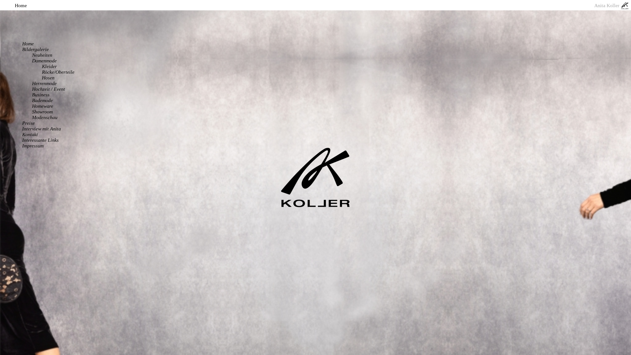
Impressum (33, 145)
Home (28, 43)
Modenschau (44, 117)
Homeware (42, 106)
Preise (28, 123)
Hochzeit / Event (48, 89)
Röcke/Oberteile (58, 72)
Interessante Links (40, 140)
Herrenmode (44, 83)
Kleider (49, 66)
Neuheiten (42, 55)
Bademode (42, 100)
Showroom (42, 111)
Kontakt (30, 134)
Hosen (48, 77)
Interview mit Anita (41, 128)
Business (41, 94)
